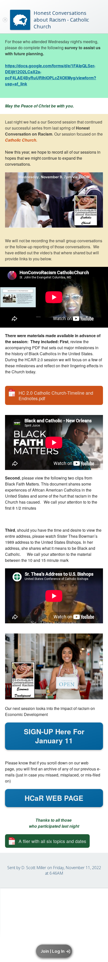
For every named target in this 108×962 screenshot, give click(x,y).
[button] (55, 951)
